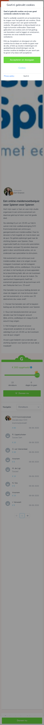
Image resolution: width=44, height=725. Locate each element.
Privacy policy (9, 76)
